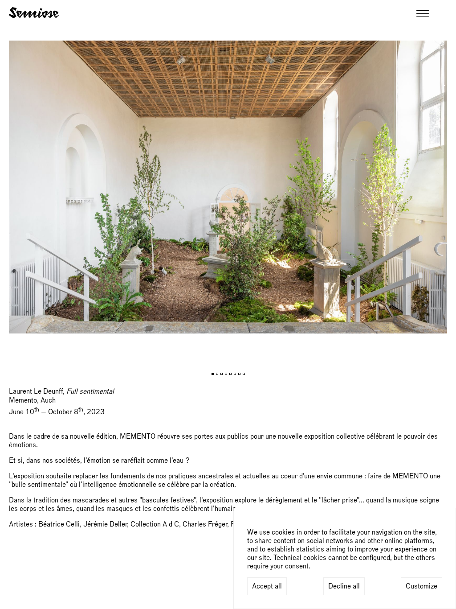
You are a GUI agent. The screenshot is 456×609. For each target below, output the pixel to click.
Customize (421, 586)
